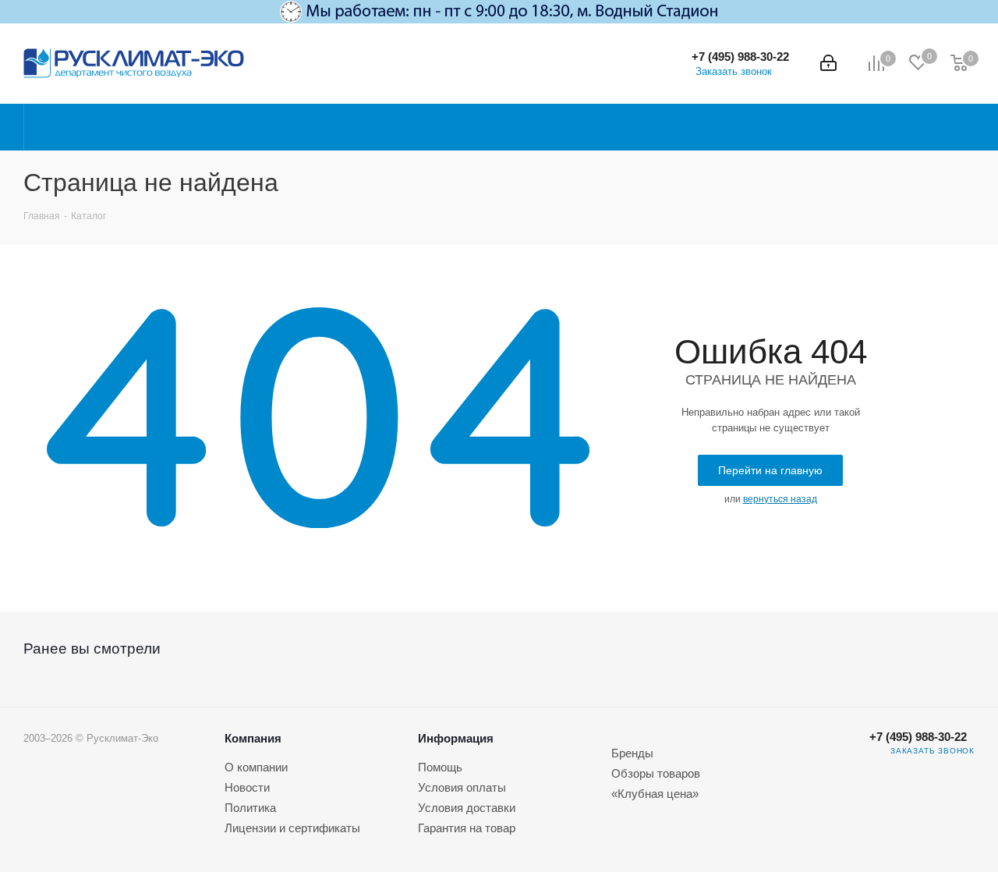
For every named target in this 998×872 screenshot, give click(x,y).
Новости (247, 787)
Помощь (440, 767)
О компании (256, 767)
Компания (253, 738)
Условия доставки (466, 807)
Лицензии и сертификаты (292, 828)
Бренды (632, 753)
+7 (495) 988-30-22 (740, 56)
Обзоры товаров (655, 773)
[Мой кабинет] (828, 63)
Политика (250, 807)
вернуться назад (780, 499)
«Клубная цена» (655, 793)
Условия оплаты (462, 787)
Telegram (828, 762)
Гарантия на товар (466, 828)
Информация (456, 738)
